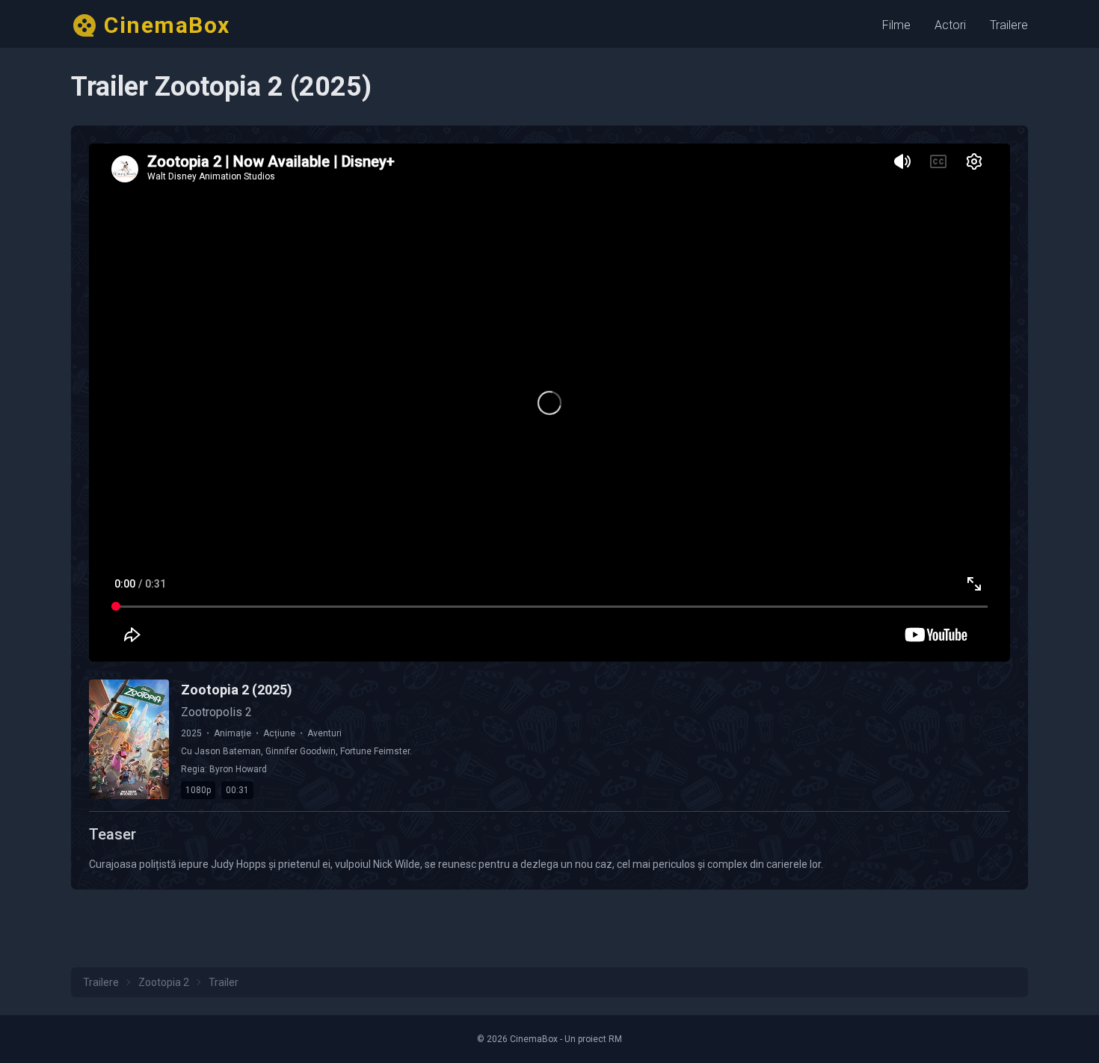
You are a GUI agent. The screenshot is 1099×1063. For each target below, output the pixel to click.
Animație (232, 733)
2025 (191, 733)
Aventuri (324, 733)
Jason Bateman (227, 751)
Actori (950, 25)
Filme (896, 25)
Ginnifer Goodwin (300, 751)
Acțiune (279, 733)
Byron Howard (238, 769)
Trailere (1009, 25)
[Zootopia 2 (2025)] (129, 739)
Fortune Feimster (375, 751)
